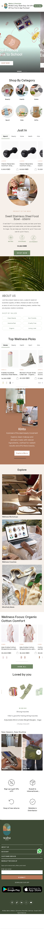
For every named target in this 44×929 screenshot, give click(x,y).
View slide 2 (24, 70)
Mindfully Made (8, 607)
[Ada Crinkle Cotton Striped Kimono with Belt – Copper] (28, 633)
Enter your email (6, 869)
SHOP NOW (22, 253)
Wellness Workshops (10, 517)
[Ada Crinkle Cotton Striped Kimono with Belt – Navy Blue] (10, 633)
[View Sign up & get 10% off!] (11, 782)
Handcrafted (12, 323)
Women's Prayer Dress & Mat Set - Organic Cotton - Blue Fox (28, 374)
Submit (22, 877)
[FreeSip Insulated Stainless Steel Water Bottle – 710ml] (10, 359)
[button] (11, 752)
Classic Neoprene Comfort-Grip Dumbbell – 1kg (8, 165)
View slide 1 (19, 70)
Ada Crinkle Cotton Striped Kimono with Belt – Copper (27, 648)
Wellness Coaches (9, 562)
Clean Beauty (11, 318)
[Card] (22, 494)
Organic (11, 328)
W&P (22, 429)
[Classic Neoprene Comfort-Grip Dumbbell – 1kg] (10, 150)
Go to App (38, 6)
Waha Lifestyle (11, 910)
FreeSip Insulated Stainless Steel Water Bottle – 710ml (9, 374)
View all (22, 666)
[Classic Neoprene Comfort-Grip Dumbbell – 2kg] (28, 150)
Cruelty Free (32, 323)
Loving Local (32, 328)
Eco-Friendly (32, 318)
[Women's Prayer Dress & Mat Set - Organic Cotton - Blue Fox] (28, 359)
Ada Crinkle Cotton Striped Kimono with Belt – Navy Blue (8, 648)
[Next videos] (38, 752)
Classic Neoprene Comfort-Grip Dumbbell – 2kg (26, 165)
